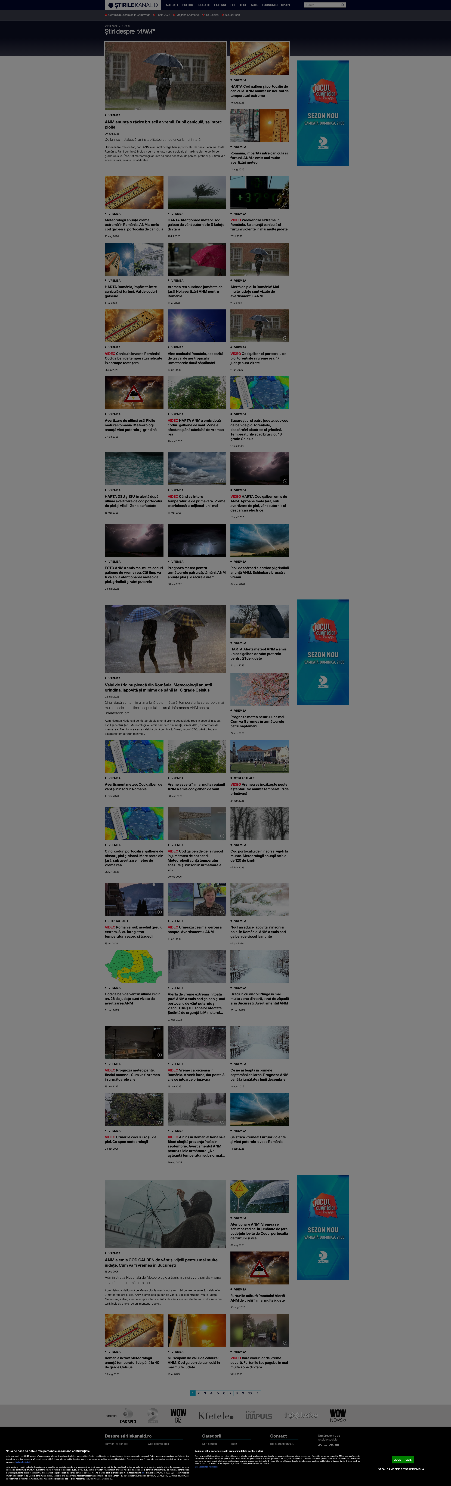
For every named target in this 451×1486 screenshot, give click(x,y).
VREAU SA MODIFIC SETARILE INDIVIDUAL (401, 1469)
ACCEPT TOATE (403, 1459)
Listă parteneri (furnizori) (206, 1467)
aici (143, 1472)
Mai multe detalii (23, 1462)
